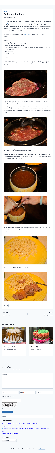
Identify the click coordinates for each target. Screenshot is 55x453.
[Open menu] (52, 3)
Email (22, 392)
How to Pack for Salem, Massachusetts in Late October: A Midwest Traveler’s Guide (26, 428)
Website (40, 392)
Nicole (6, 17)
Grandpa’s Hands (48, 314)
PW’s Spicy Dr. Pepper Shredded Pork (14, 23)
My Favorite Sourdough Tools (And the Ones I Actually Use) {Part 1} (20, 423)
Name (4, 392)
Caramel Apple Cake (10, 347)
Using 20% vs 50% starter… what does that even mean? (17, 426)
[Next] (51, 341)
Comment (5, 374)
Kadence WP (42, 449)
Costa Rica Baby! (6, 314)
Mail (3, 431)
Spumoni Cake (35, 347)
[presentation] (14, 335)
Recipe (5, 11)
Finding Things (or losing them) (10, 433)
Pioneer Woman (27, 34)
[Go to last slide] (4, 341)
